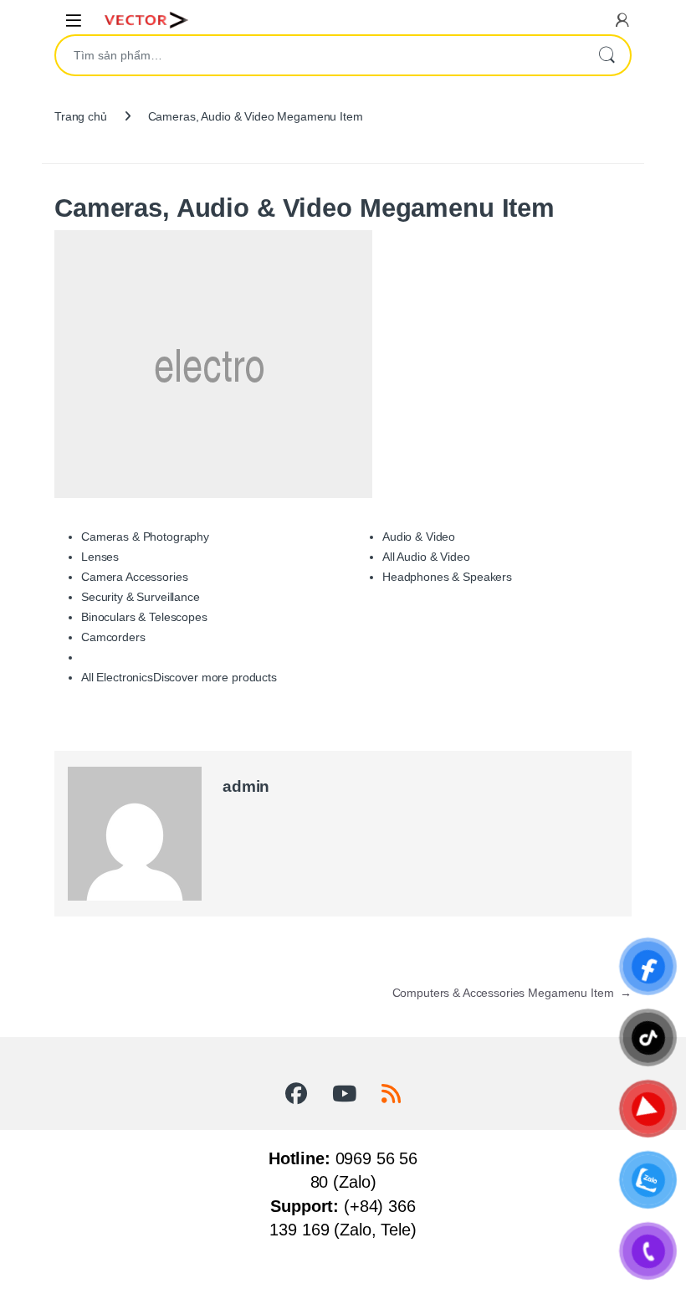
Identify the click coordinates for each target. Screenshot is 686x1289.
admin (246, 786)
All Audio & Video (426, 556)
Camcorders (113, 637)
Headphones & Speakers (447, 576)
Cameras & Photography (145, 536)
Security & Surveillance (140, 596)
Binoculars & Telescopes (144, 617)
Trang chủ (80, 116)
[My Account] (622, 19)
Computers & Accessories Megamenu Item (512, 992)
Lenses (100, 556)
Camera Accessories (134, 576)
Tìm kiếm (606, 55)
